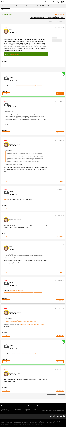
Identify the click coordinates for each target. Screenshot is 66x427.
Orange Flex (3, 421)
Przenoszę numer (4, 407)
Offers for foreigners (26, 424)
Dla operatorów (27, 407)
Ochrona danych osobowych (6, 424)
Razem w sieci (24, 421)
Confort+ (2, 422)
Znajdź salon (17, 407)
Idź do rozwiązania (60, 14)
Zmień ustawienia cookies (33, 421)
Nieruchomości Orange (17, 424)
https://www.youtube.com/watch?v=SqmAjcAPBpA (33, 324)
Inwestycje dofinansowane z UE (37, 424)
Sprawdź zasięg (18, 409)
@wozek (6, 199)
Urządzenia (11, 5)
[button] (64, 27)
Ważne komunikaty (25, 422)
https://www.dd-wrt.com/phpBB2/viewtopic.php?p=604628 (29, 85)
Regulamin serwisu (33, 422)
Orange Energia (17, 422)
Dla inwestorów (27, 409)
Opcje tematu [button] (5, 9)
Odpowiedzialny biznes (16, 421)
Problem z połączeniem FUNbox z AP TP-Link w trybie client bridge (24, 39)
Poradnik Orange (9, 422)
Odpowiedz (60, 64)
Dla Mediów (27, 410)
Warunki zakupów (42, 422)
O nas (35, 407)
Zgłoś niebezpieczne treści (44, 421)
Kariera (35, 410)
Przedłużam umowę (4, 409)
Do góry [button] (4, 401)
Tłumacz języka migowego (55, 421)
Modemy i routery (19, 5)
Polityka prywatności (50, 422)
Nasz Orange (5, 5)
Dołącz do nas (48, 1)
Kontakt (35, 409)
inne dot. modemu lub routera (57, 40)
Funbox (54, 37)
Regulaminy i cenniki (5, 410)
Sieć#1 (8, 421)
